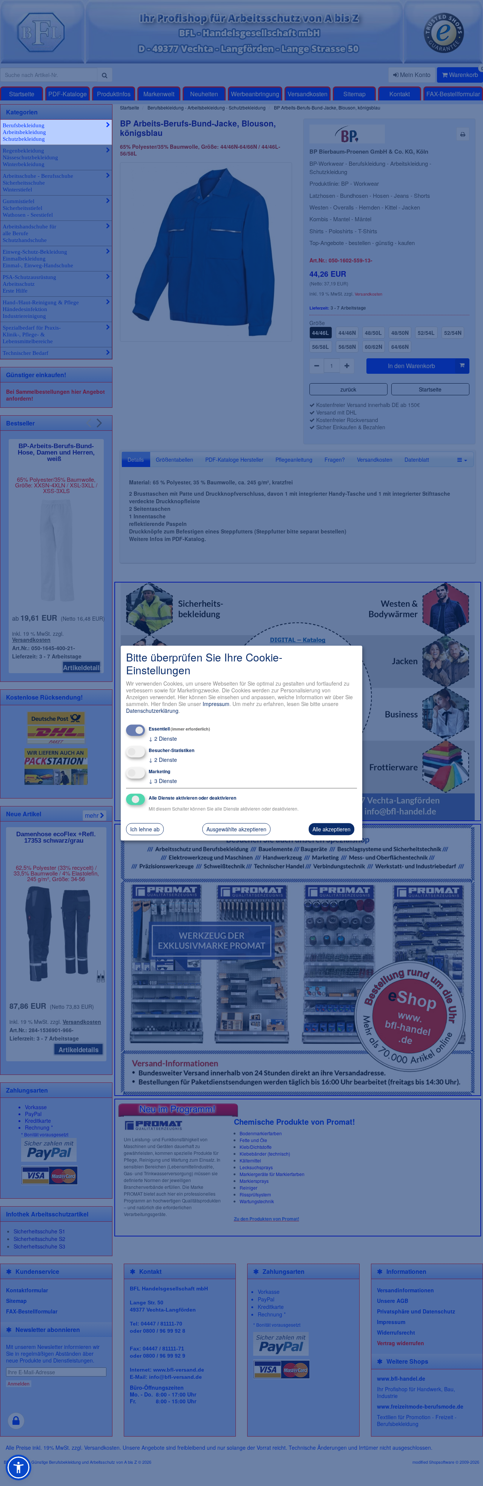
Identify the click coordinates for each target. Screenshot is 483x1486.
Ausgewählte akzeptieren (236, 829)
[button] (18, 1467)
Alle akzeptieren (331, 829)
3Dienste (163, 781)
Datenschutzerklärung (152, 710)
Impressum (216, 704)
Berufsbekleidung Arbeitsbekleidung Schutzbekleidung (24, 132)
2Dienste (163, 738)
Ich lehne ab (145, 829)
